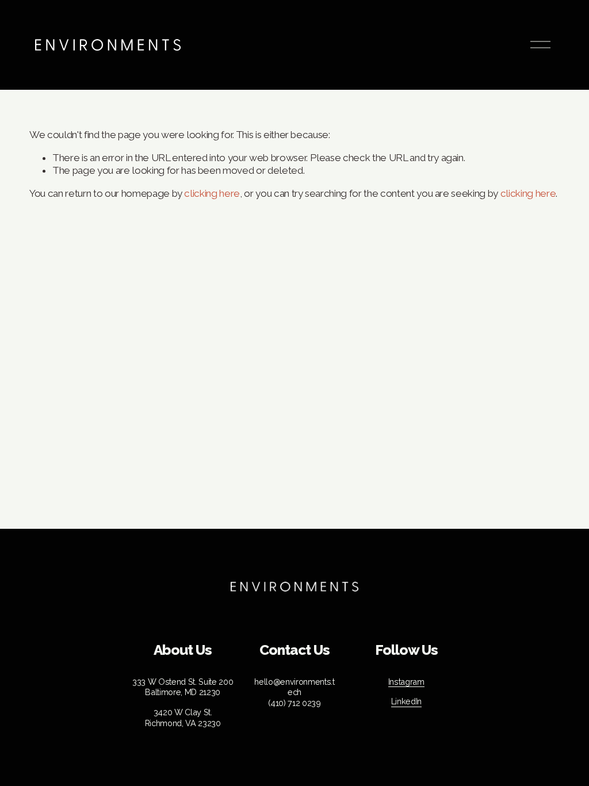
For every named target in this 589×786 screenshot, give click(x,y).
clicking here (212, 193)
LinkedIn (406, 701)
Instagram (406, 681)
